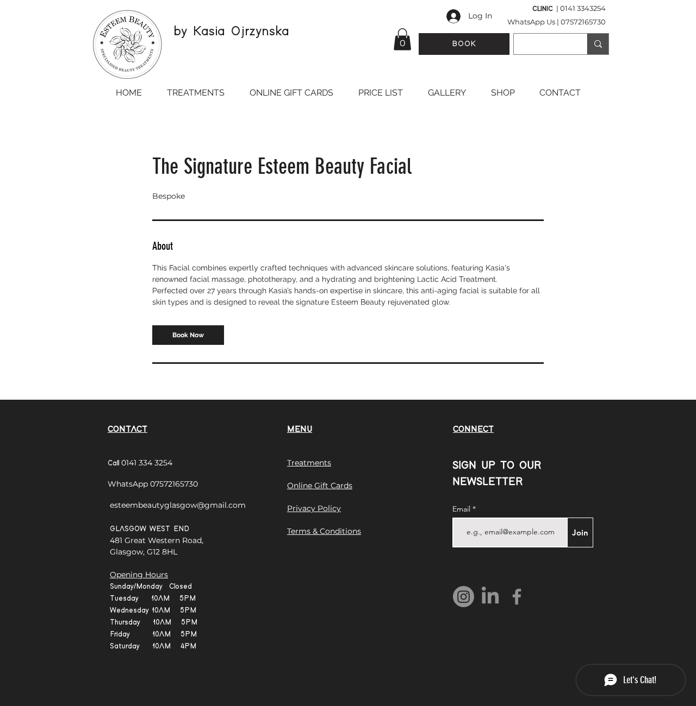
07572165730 (583, 21)
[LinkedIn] (490, 596)
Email (462, 509)
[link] (188, 335)
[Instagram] (463, 596)
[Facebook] (516, 596)
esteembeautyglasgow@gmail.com (178, 505)
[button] (402, 39)
